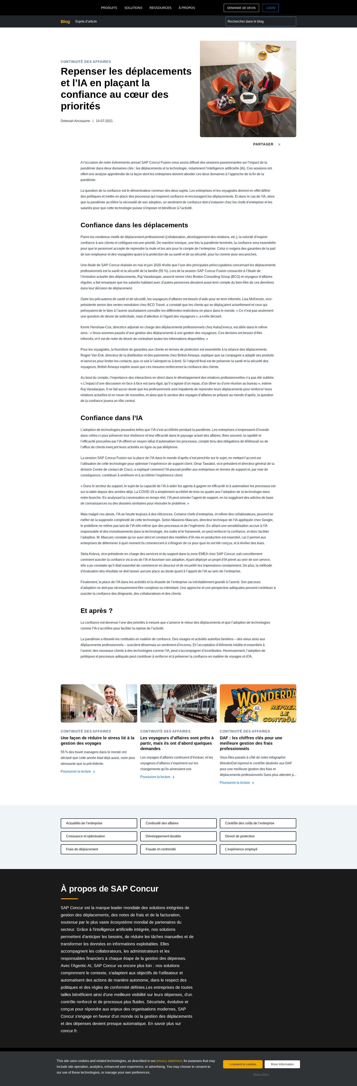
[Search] (291, 21)
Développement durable (163, 836)
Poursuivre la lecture (76, 771)
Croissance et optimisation (85, 836)
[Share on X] (280, 144)
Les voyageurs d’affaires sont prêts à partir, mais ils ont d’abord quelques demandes (177, 743)
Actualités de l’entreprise (84, 823)
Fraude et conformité (161, 849)
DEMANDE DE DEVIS (241, 8)
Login (270, 8)
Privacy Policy (261, 1074)
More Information (282, 1064)
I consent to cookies (242, 1064)
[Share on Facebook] (287, 144)
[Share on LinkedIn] (294, 144)
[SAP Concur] (80, 8)
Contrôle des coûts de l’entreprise (249, 823)
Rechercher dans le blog (244, 19)
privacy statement (169, 1061)
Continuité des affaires (162, 823)
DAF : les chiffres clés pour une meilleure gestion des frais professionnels (251, 743)
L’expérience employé (241, 849)
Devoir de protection (240, 836)
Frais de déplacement (82, 849)
